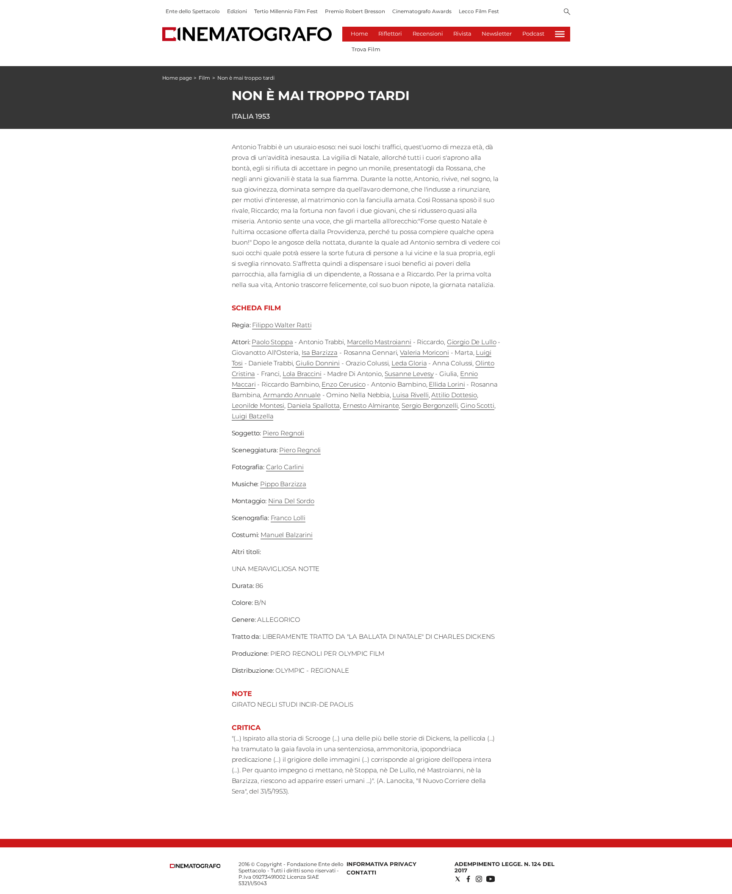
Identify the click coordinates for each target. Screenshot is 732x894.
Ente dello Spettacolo (193, 11)
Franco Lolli (288, 518)
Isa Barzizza (320, 352)
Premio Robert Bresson (355, 11)
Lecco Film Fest (479, 11)
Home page (177, 78)
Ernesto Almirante (371, 405)
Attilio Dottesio (454, 395)
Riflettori (390, 33)
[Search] (567, 12)
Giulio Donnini (318, 363)
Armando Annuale (292, 395)
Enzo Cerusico (343, 384)
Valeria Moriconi (424, 352)
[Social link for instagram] (479, 879)
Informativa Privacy (381, 864)
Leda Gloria (409, 363)
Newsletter (497, 33)
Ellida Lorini (447, 384)
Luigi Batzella (253, 416)
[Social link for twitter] (458, 879)
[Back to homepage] (195, 866)
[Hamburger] (560, 34)
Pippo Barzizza (283, 484)
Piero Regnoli (283, 433)
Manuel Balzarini (287, 535)
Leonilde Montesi (258, 405)
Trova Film (366, 49)
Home (359, 33)
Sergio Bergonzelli (430, 405)
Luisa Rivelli (410, 395)
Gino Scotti (477, 405)
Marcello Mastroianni (379, 342)
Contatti (361, 872)
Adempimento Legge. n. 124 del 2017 (505, 867)
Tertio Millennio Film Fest (286, 11)
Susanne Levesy (409, 374)
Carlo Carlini (285, 467)
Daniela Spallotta (313, 405)
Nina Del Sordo (291, 501)
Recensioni (428, 33)
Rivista (462, 33)
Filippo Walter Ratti (281, 325)
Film (204, 78)
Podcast (533, 33)
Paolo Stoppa (272, 342)
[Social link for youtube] (490, 879)
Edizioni (237, 11)
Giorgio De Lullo (471, 342)
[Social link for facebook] (468, 879)
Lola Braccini (302, 374)
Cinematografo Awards (422, 11)
